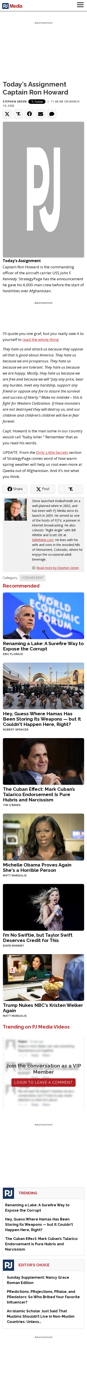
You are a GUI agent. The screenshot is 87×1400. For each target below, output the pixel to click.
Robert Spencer (15, 729)
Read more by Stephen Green (57, 568)
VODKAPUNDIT (32, 578)
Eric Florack (13, 654)
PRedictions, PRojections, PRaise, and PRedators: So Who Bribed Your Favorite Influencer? (43, 1297)
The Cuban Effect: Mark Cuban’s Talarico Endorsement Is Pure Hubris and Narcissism (39, 794)
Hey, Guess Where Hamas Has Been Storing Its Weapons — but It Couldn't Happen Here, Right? (42, 719)
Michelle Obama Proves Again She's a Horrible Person (37, 867)
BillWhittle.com (43, 540)
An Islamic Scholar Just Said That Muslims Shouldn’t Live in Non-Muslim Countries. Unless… (41, 1316)
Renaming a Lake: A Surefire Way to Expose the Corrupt (43, 646)
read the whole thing (41, 339)
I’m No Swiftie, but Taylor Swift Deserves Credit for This (37, 937)
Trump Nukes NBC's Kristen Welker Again (43, 1007)
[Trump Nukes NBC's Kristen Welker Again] (43, 977)
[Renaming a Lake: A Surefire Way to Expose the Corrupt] (43, 615)
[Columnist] (17, 509)
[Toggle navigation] (80, 5)
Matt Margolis (15, 875)
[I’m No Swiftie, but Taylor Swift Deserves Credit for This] (43, 907)
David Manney (13, 945)
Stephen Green (15, 101)
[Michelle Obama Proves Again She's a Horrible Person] (43, 836)
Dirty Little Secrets (52, 452)
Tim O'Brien (12, 805)
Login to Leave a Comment (43, 1082)
